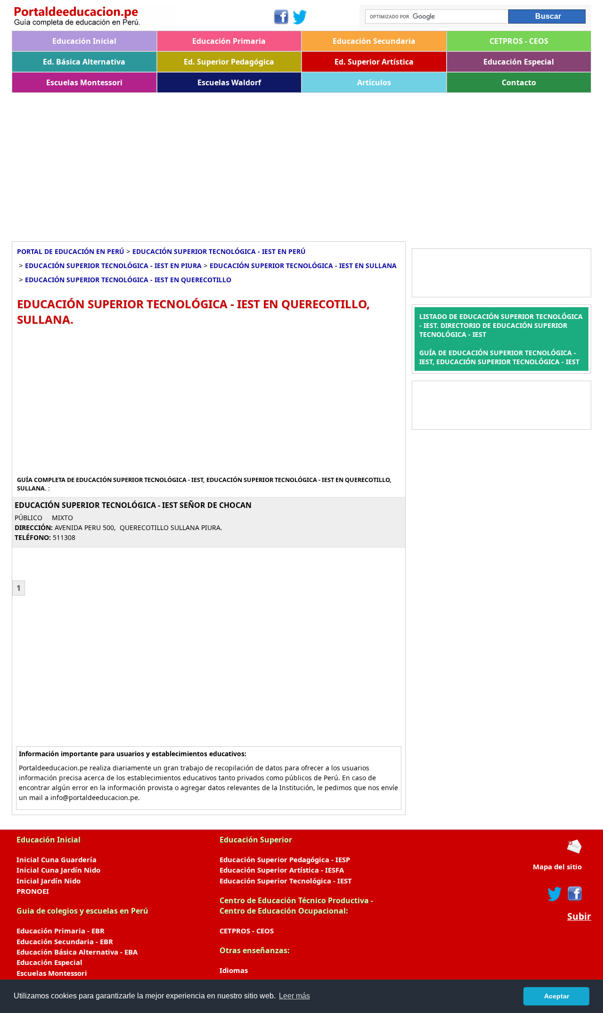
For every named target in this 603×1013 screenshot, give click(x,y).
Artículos (374, 82)
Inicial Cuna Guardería (56, 859)
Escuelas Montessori (84, 82)
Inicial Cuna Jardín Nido (58, 869)
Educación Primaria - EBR (60, 930)
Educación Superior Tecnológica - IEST (286, 880)
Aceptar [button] (556, 996)
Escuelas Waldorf (229, 82)
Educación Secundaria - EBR (64, 941)
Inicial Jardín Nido (48, 880)
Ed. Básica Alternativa (84, 62)
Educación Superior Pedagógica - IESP (285, 859)
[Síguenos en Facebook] (280, 17)
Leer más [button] (294, 996)
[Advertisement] (294, 163)
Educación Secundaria (374, 41)
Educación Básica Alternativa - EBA (77, 951)
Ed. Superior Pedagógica (229, 62)
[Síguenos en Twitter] (300, 17)
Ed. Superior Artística (374, 62)
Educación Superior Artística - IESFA (282, 869)
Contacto (519, 82)
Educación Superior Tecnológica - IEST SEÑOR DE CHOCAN (133, 505)
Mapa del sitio (557, 866)
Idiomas (234, 970)
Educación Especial (518, 62)
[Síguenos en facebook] (574, 893)
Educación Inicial (84, 41)
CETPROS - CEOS (518, 41)
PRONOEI (32, 891)
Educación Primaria (229, 41)
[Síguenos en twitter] (555, 893)
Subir (579, 916)
